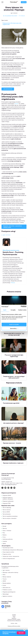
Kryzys (4, 585)
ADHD (4, 581)
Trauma (4, 579)
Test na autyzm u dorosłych (9, 518)
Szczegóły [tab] (13, 310)
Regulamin (14, 618)
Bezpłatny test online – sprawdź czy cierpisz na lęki (12, 226)
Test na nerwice (7, 509)
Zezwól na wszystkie (14, 324)
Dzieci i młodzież (7, 530)
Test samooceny (7, 514)
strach (16, 103)
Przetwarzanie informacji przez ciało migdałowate (12, 24)
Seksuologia (6, 594)
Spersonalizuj (13, 328)
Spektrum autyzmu (7, 596)
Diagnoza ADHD (7, 495)
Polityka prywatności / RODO (14, 619)
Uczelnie (5, 541)
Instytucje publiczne (8, 539)
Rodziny (4, 535)
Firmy (4, 537)
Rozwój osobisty (7, 583)
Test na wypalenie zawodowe (10, 516)
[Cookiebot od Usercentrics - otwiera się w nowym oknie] (20, 306)
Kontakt (14, 614)
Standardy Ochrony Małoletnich (14, 620)
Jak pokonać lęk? (7, 89)
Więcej (13, 282)
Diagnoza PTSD (7, 503)
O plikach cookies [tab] (22, 310)
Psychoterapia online (8, 547)
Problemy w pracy (7, 589)
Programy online (7, 554)
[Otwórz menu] (2, 2)
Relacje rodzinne (7, 576)
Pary (4, 532)
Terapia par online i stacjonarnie (11, 556)
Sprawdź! (21, 632)
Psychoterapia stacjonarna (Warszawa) (13, 549)
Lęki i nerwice (6, 235)
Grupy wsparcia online (8, 552)
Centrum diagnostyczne (9, 558)
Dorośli (4, 526)
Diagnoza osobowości (8, 501)
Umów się (24, 2)
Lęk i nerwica (14, 13)
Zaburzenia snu (6, 587)
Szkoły (4, 543)
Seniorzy (5, 528)
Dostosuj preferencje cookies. (14, 626)
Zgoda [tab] (4, 310)
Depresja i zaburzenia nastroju (10, 572)
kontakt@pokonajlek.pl (11, 484)
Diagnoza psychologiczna (9, 591)
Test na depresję (7, 507)
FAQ (14, 617)
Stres (4, 574)
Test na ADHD (6, 511)
